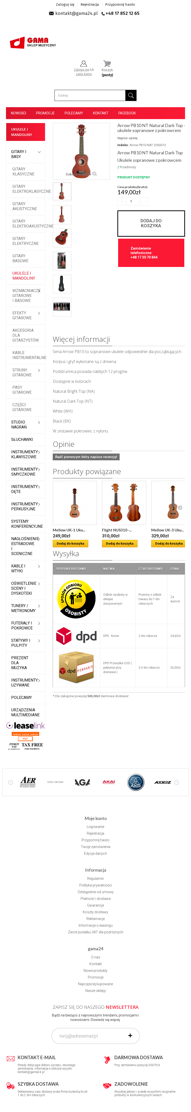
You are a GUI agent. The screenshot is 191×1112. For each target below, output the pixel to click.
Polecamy (74, 113)
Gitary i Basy (18, 154)
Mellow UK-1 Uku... (69, 530)
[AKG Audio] (135, 782)
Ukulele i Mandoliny (23, 276)
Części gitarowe (22, 407)
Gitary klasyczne (23, 171)
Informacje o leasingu (96, 925)
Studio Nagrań (19, 424)
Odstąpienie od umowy (96, 892)
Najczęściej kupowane (95, 984)
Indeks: (123, 145)
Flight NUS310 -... (117, 530)
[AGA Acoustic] (82, 782)
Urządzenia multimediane (25, 712)
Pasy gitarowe (22, 390)
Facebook (127, 113)
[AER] (28, 782)
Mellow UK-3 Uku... (167, 530)
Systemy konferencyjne (27, 524)
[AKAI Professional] (109, 782)
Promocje (45, 113)
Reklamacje (96, 919)
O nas (95, 957)
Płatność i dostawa (96, 899)
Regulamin (95, 879)
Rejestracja (90, 4)
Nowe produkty (95, 971)
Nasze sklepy (95, 991)
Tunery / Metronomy (23, 608)
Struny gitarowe (22, 372)
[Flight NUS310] (124, 503)
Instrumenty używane (24, 682)
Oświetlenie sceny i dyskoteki (23, 588)
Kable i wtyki (18, 568)
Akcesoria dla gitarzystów (25, 335)
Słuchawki (22, 439)
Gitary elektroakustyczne (28, 224)
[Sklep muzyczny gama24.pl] (33, 41)
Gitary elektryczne (25, 241)
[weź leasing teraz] (25, 725)
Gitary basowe (20, 258)
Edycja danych (95, 853)
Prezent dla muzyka (19, 662)
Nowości (18, 113)
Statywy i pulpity (20, 643)
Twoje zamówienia (95, 847)
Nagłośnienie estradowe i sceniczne (25, 546)
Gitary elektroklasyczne (28, 189)
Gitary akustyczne (24, 206)
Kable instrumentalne (28, 355)
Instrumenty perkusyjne (24, 506)
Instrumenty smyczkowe (24, 472)
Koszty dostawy (95, 912)
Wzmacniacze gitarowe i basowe (26, 295)
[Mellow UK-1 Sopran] (75, 503)
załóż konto (84, 74)
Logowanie (95, 827)
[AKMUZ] (162, 782)
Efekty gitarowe (22, 315)
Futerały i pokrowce (22, 625)
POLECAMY (21, 697)
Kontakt (100, 113)
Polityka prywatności (95, 885)
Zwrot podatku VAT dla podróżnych (95, 932)
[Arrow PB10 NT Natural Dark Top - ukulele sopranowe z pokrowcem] (62, 191)
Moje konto (96, 818)
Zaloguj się (65, 4)
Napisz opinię (127, 138)
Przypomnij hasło (120, 4)
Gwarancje (95, 905)
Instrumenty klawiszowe (24, 454)
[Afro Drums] (55, 782)
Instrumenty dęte (24, 489)
